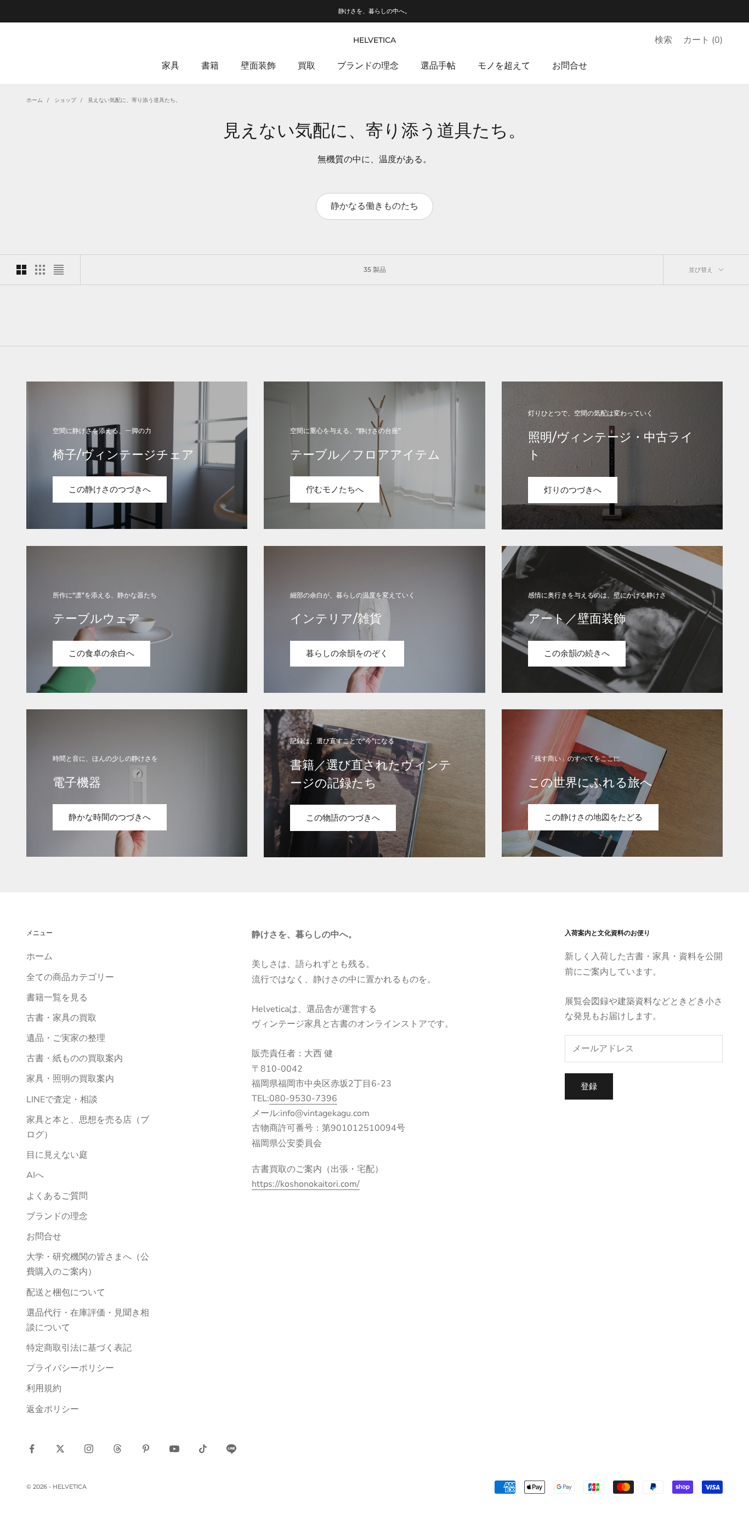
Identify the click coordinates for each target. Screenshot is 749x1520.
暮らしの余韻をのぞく (347, 653)
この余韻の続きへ (577, 653)
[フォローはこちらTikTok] (202, 1448)
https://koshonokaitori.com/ (306, 1184)
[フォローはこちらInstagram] (88, 1448)
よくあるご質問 (57, 1196)
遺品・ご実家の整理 (65, 1038)
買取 (306, 65)
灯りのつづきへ (573, 490)
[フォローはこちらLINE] (231, 1448)
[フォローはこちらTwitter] (60, 1448)
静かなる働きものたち (374, 206)
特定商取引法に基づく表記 (79, 1348)
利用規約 (43, 1388)
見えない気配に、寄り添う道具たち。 (134, 100)
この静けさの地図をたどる (593, 817)
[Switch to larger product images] (21, 269)
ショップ (65, 100)
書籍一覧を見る (57, 998)
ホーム (34, 100)
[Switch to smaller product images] (40, 269)
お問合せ (569, 65)
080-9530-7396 (303, 1098)
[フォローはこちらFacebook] (31, 1448)
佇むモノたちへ (335, 489)
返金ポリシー (52, 1409)
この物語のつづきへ (343, 817)
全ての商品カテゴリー (70, 977)
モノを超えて (504, 65)
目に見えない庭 (57, 1155)
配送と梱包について (65, 1292)
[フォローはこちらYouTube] (174, 1448)
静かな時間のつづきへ (110, 817)
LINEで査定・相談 (62, 1100)
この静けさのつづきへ (110, 489)
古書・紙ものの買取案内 (74, 1058)
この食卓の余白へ (101, 653)
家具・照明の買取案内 (70, 1079)
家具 (170, 65)
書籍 (210, 65)
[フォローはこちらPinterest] (145, 1448)
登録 (589, 1086)
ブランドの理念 (368, 65)
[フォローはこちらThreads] (117, 1448)
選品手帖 (438, 65)
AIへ (35, 1175)
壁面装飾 (258, 65)
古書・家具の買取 (61, 1018)
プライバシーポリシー (70, 1368)
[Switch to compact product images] (59, 269)
